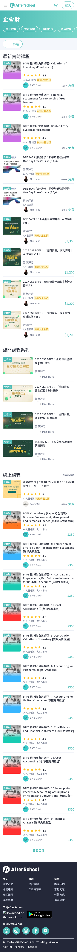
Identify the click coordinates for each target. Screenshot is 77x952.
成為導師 (8, 900)
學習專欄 (33, 884)
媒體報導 (8, 889)
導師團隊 (8, 894)
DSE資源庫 (34, 889)
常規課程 (66, 29)
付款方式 (59, 894)
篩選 (16, 44)
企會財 (11, 19)
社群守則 (7, 946)
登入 (68, 5)
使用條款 (19, 946)
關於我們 (8, 884)
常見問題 (59, 889)
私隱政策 (32, 946)
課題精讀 (48, 29)
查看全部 (68, 475)
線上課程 (11, 29)
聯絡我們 (59, 884)
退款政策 (59, 900)
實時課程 (29, 29)
